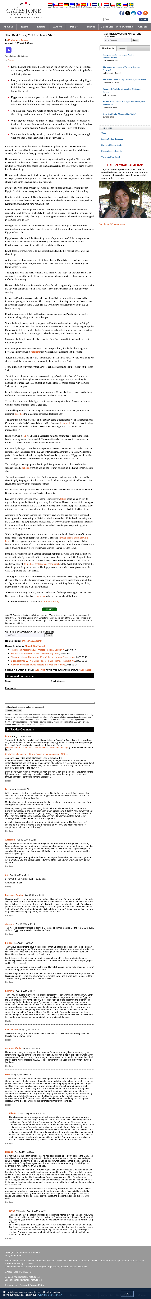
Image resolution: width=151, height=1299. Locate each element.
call (24, 435)
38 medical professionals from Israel (41, 563)
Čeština (55, 7)
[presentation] (108, 48)
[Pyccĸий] (125, 5)
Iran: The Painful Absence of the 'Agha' (119, 113)
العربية (50, 7)
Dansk (61, 7)
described (19, 413)
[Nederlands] (106, 5)
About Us (8, 26)
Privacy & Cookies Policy (32, 1284)
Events (24, 26)
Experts (41, 26)
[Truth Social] (9, 52)
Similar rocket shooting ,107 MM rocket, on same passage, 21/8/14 (36, 753)
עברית (94, 7)
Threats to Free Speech (110, 156)
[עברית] (94, 5)
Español (83, 7)
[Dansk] (60, 5)
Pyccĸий (125, 7)
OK (127, 1293)
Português (119, 7)
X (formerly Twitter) (50, 601)
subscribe (40, 669)
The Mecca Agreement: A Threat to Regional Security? (37, 649)
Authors (57, 26)
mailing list (85, 669)
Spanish (11, 60)
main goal (41, 596)
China (103, 132)
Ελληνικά (72, 7)
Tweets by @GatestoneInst (112, 223)
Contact (142, 26)
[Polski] (112, 5)
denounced (65, 423)
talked (63, 498)
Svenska (131, 7)
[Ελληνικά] (72, 5)
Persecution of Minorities (111, 150)
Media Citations (124, 26)
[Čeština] (55, 5)
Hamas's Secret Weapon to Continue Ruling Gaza (35, 653)
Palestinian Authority (32, 640)
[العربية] (50, 5)
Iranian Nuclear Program (112, 138)
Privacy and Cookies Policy (49, 1294)
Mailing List (107, 26)
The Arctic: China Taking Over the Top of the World (124, 79)
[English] (78, 5)
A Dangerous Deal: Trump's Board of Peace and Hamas (38, 664)
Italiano (100, 7)
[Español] (83, 5)
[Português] (118, 5)
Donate (74, 26)
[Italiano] (100, 5)
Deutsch (66, 7)
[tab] (108, 48)
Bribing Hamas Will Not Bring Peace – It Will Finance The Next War (43, 660)
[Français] (89, 5)
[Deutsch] (66, 5)
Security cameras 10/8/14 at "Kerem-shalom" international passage (37, 747)
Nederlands (106, 7)
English (78, 7)
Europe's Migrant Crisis (111, 144)
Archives (90, 26)
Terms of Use (11, 1284)
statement (35, 351)
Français (89, 7)
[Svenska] (131, 5)
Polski (113, 7)
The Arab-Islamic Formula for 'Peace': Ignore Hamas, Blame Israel (43, 657)
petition (25, 467)
